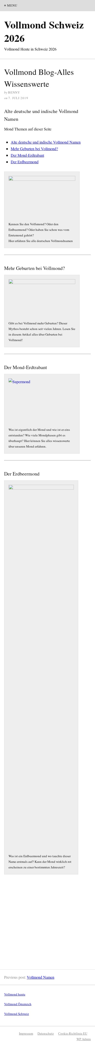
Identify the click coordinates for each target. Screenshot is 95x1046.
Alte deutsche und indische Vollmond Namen (46, 142)
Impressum (26, 1033)
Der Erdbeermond (24, 161)
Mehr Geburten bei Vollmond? (34, 148)
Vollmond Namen (40, 977)
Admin (83, 1039)
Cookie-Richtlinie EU (72, 1033)
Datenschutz (46, 1033)
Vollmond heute (14, 994)
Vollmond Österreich (17, 1004)
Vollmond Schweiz (16, 1013)
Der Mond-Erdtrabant (27, 155)
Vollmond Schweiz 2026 (44, 31)
